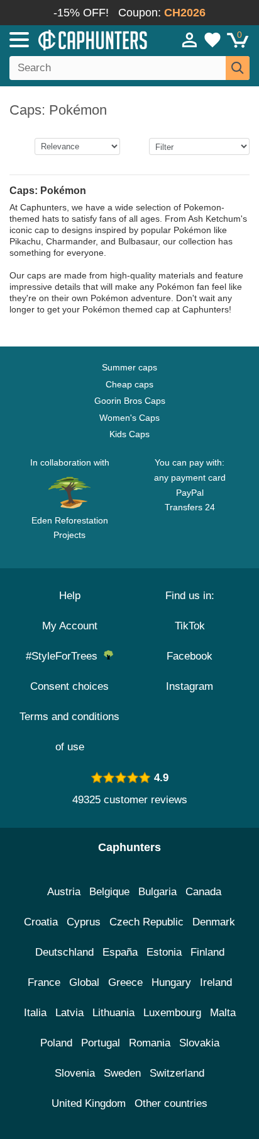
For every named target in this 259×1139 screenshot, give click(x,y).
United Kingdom (89, 1103)
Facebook (189, 656)
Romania (149, 1043)
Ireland (216, 982)
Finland (207, 952)
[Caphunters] (75, 39)
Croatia (41, 922)
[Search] (238, 68)
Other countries (171, 1103)
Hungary (171, 982)
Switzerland (177, 1073)
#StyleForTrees (65, 656)
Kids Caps (129, 434)
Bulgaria (157, 892)
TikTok (190, 626)
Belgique (109, 892)
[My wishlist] (212, 39)
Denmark (213, 922)
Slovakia (199, 1043)
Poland (56, 1043)
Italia (35, 1013)
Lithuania (113, 1013)
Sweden (122, 1073)
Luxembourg (172, 1013)
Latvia (69, 1013)
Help (69, 596)
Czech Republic (146, 922)
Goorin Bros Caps (129, 401)
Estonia (164, 952)
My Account (69, 626)
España (120, 952)
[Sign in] (190, 39)
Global (84, 982)
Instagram (189, 686)
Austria (63, 892)
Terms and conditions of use (69, 732)
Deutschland (64, 952)
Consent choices (69, 686)
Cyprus (84, 922)
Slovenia (75, 1073)
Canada (203, 892)
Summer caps (129, 367)
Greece (125, 982)
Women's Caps (129, 418)
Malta (223, 1013)
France (44, 982)
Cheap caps (129, 384)
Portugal (100, 1043)
